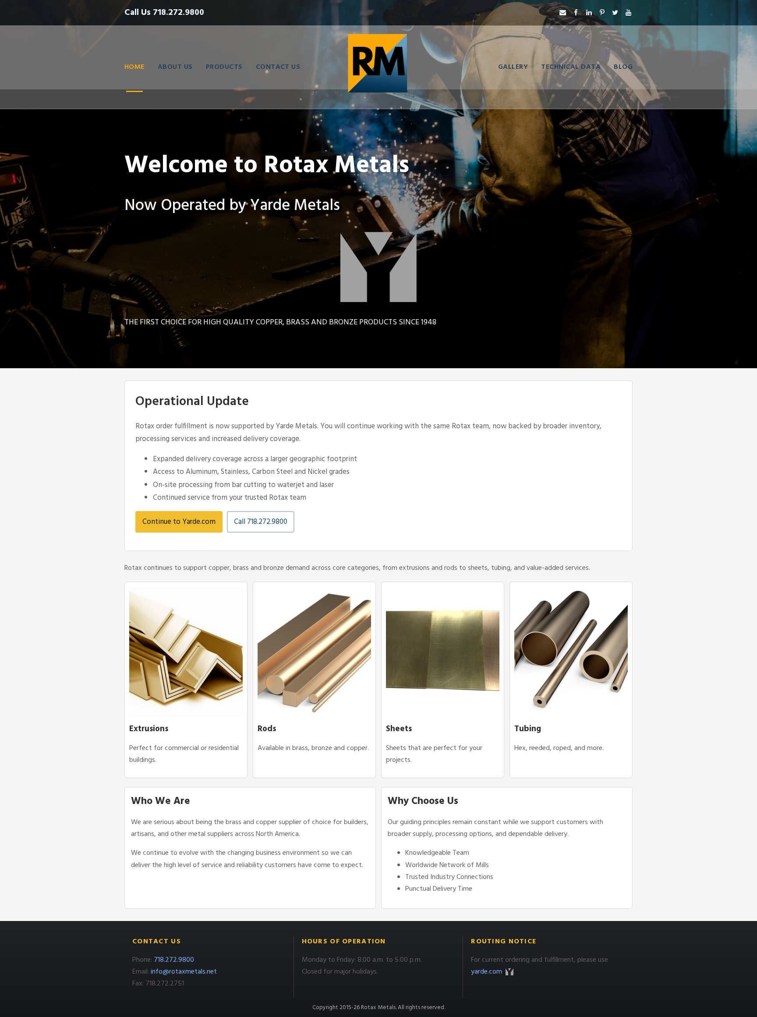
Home (134, 67)
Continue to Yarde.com (179, 522)
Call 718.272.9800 (260, 522)
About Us (175, 67)
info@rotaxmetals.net (184, 972)
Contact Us (278, 67)
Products (224, 67)
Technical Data (571, 67)
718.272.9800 (174, 960)
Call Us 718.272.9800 (164, 13)
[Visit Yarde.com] (378, 267)
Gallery (513, 67)
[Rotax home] (379, 67)
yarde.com (487, 972)
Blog (623, 67)
